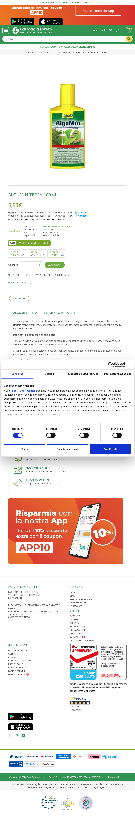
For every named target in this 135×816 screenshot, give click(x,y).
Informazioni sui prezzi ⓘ (20, 282)
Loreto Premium (17, 671)
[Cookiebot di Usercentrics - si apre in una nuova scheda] (110, 364)
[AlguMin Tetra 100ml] (67, 126)
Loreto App (76, 606)
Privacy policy (16, 664)
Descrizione (19, 298)
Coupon (74, 622)
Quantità (13, 264)
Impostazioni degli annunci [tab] (83, 373)
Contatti (13, 653)
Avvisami (54, 265)
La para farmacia (17, 650)
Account (75, 616)
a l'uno (18, 253)
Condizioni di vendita (19, 660)
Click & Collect (78, 633)
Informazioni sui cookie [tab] (117, 373)
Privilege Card (78, 629)
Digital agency (100, 787)
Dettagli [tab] (49, 373)
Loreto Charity (16, 674)
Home (31, 52)
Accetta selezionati (67, 449)
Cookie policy (15, 667)
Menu (5, 30)
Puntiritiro (111, 29)
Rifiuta (24, 449)
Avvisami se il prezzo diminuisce (53, 274)
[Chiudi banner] (130, 364)
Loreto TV (75, 636)
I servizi (12, 657)
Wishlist (74, 619)
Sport (73, 592)
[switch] (51, 435)
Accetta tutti (110, 449)
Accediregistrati (118, 29)
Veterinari (46, 52)
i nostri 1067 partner (23, 390)
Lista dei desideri (20, 274)
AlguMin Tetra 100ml (97, 52)
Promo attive (77, 626)
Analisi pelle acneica (81, 599)
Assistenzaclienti (104, 29)
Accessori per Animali (69, 52)
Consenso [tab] (17, 373)
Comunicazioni (78, 602)
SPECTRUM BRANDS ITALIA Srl (58, 226)
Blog (73, 595)
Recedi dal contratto (82, 640)
